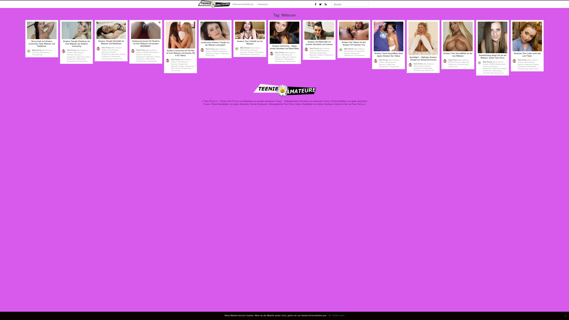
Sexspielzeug (37, 54)
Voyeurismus (82, 61)
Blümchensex (79, 52)
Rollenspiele (44, 52)
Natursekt (80, 57)
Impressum (263, 4)
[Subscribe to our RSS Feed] (326, 4)
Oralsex (88, 57)
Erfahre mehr (339, 315)
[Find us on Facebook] (315, 4)
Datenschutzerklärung (243, 4)
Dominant (35, 52)
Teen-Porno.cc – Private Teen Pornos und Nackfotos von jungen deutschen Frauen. (243, 101)
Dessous (48, 50)
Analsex (70, 52)
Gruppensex (71, 57)
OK (329, 315)
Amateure (83, 50)
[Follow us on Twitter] (320, 4)
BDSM (145, 52)
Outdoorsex (71, 59)
